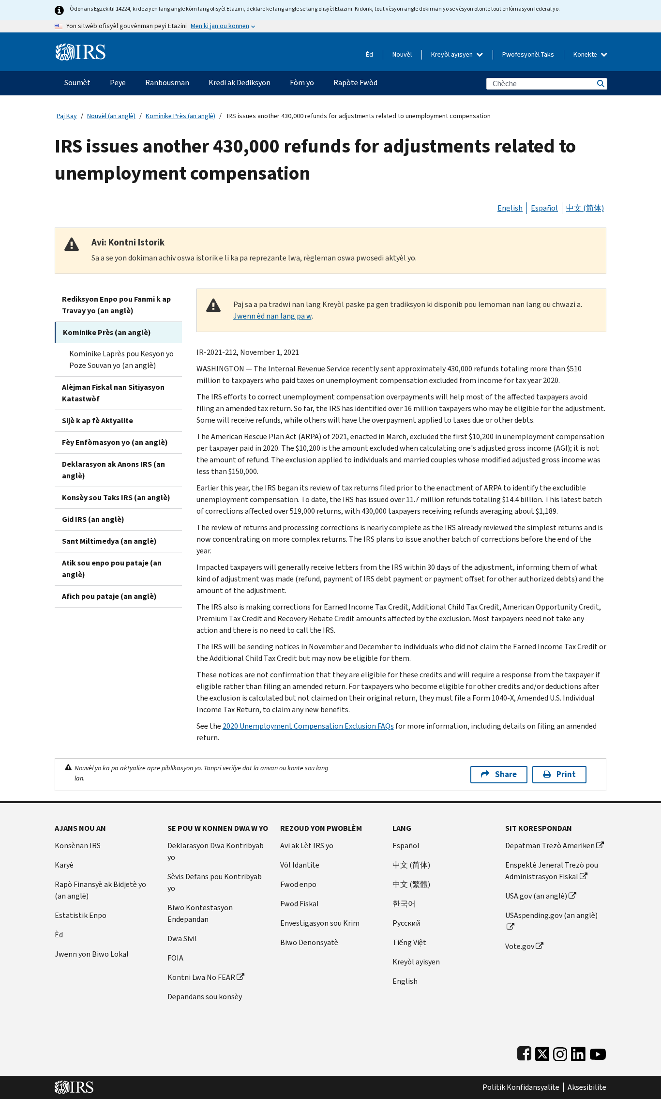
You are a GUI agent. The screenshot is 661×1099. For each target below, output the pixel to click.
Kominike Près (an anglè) (180, 116)
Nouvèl (402, 54)
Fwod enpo (298, 884)
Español (544, 208)
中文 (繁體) (411, 884)
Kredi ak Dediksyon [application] (239, 82)
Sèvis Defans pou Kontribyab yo (214, 882)
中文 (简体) (585, 208)
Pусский (406, 923)
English (510, 208)
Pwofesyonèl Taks (528, 54)
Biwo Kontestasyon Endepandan (200, 913)
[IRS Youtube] (597, 1052)
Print (566, 774)
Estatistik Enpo (80, 915)
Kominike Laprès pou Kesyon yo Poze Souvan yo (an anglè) (121, 359)
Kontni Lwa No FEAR (201, 977)
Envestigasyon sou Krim (320, 923)
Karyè (64, 865)
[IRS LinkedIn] (578, 1052)
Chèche (600, 83)
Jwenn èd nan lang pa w (272, 316)
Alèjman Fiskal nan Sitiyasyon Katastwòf (113, 393)
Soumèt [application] (77, 82)
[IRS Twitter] (542, 1052)
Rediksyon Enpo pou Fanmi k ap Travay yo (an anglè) (116, 305)
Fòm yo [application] (302, 82)
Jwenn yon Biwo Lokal (92, 954)
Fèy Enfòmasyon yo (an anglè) (115, 442)
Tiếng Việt (409, 942)
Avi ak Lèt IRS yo (306, 845)
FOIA (175, 958)
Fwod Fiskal (299, 904)
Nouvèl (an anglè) (111, 116)
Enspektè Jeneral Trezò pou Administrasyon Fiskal (551, 871)
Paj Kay (67, 116)
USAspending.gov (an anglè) (551, 915)
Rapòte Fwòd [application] (355, 82)
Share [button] (506, 774)
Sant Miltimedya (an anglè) (109, 541)
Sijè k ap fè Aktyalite (97, 420)
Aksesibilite (587, 1087)
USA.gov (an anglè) (536, 896)
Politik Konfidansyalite (520, 1087)
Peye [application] (118, 82)
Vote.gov (519, 946)
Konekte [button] (586, 54)
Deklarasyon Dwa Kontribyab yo (215, 851)
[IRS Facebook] (524, 1052)
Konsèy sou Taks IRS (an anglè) (116, 497)
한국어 (404, 904)
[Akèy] (80, 48)
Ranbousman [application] (167, 82)
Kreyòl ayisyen (452, 54)
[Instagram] (560, 1052)
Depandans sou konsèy (204, 997)
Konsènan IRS (78, 845)
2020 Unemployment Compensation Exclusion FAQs (308, 726)
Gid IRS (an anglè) (93, 519)
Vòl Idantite (299, 865)
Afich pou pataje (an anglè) (109, 596)
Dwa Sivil (182, 938)
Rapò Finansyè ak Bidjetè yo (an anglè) (100, 890)
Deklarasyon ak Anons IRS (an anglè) (113, 470)
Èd (369, 54)
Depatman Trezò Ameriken (550, 845)
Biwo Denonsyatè (309, 942)
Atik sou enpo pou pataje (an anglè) (112, 569)
